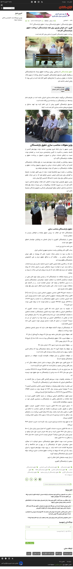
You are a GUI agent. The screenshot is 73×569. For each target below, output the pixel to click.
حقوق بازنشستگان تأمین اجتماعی (48, 467)
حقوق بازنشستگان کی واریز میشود (49, 472)
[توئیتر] (31, 479)
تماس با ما (69, 2)
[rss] (42, 2)
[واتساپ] (26, 479)
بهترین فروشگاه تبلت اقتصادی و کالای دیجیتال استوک (58, 89)
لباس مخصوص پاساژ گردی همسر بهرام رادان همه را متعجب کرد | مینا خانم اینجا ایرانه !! (49, 518)
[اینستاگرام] (39, 2)
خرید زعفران (36, 553)
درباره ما (64, 2)
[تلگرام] (35, 2)
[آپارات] (32, 2)
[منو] (2, 5)
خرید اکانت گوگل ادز (48, 553)
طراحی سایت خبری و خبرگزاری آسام (10, 563)
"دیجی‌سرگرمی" (58, 565)
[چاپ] (26, 21)
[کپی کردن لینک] (70, 484)
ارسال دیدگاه (29, 543)
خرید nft (58, 553)
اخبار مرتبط (68, 490)
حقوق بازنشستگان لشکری (58, 470)
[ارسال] (28, 21)
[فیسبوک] (40, 479)
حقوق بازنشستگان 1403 (41, 470)
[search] (2, 8)
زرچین (29, 553)
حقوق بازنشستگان (65, 467)
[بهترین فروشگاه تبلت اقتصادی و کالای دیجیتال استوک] (67, 89)
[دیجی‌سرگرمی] (65, 7)
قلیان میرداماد (67, 553)
